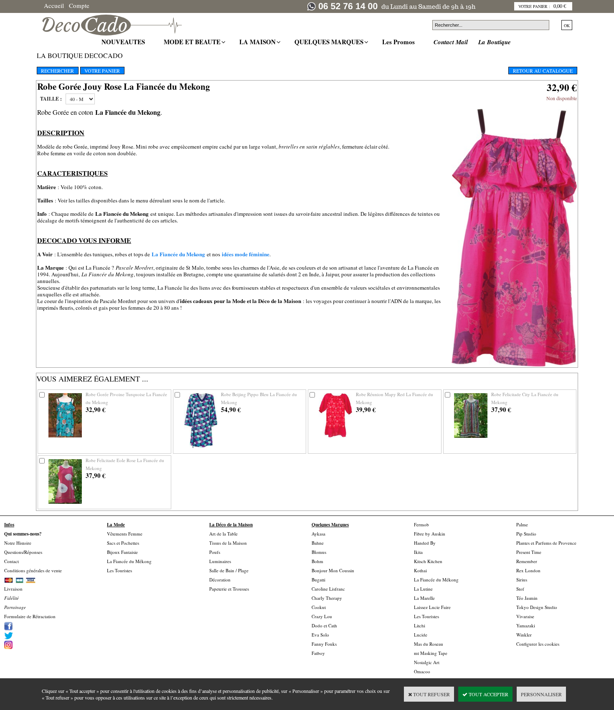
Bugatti (318, 579)
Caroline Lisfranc (328, 589)
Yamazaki (525, 625)
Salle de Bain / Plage (229, 570)
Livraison (13, 589)
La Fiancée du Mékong (129, 561)
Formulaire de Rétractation (30, 616)
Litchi (419, 625)
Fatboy (318, 653)
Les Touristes (119, 570)
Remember (526, 561)
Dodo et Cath (324, 625)
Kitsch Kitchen (428, 561)
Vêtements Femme (124, 534)
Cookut (319, 607)
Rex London (528, 570)
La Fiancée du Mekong (178, 254)
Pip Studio (526, 534)
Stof (520, 589)
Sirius (521, 579)
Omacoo (422, 671)
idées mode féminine (245, 254)
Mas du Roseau (428, 644)
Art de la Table (223, 534)
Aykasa (318, 534)
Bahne (318, 543)
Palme (522, 524)
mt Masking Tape (430, 653)
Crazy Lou (322, 616)
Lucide (420, 635)
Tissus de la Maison (228, 543)
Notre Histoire (17, 543)
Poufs (214, 552)
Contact (11, 561)
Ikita (418, 552)
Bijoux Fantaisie (122, 552)
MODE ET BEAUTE (193, 41)
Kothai (420, 570)
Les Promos (399, 41)
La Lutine (423, 589)
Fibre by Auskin (429, 534)
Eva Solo (320, 635)
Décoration (220, 579)
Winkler (524, 635)
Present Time (528, 552)
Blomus (319, 552)
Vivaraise (525, 616)
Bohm (317, 561)
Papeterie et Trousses (229, 589)
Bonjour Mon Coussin (333, 570)
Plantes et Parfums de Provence (546, 543)
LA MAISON (258, 41)
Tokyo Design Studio (536, 607)
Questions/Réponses (23, 552)
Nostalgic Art (426, 662)
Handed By (425, 543)
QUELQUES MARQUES (329, 41)
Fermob (421, 524)
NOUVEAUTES (124, 41)
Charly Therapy (327, 598)
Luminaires (220, 561)
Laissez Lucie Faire (432, 607)
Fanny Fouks (324, 644)
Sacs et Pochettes (123, 543)
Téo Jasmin (527, 598)
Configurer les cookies (537, 644)
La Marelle (424, 598)
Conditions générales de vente (33, 570)
